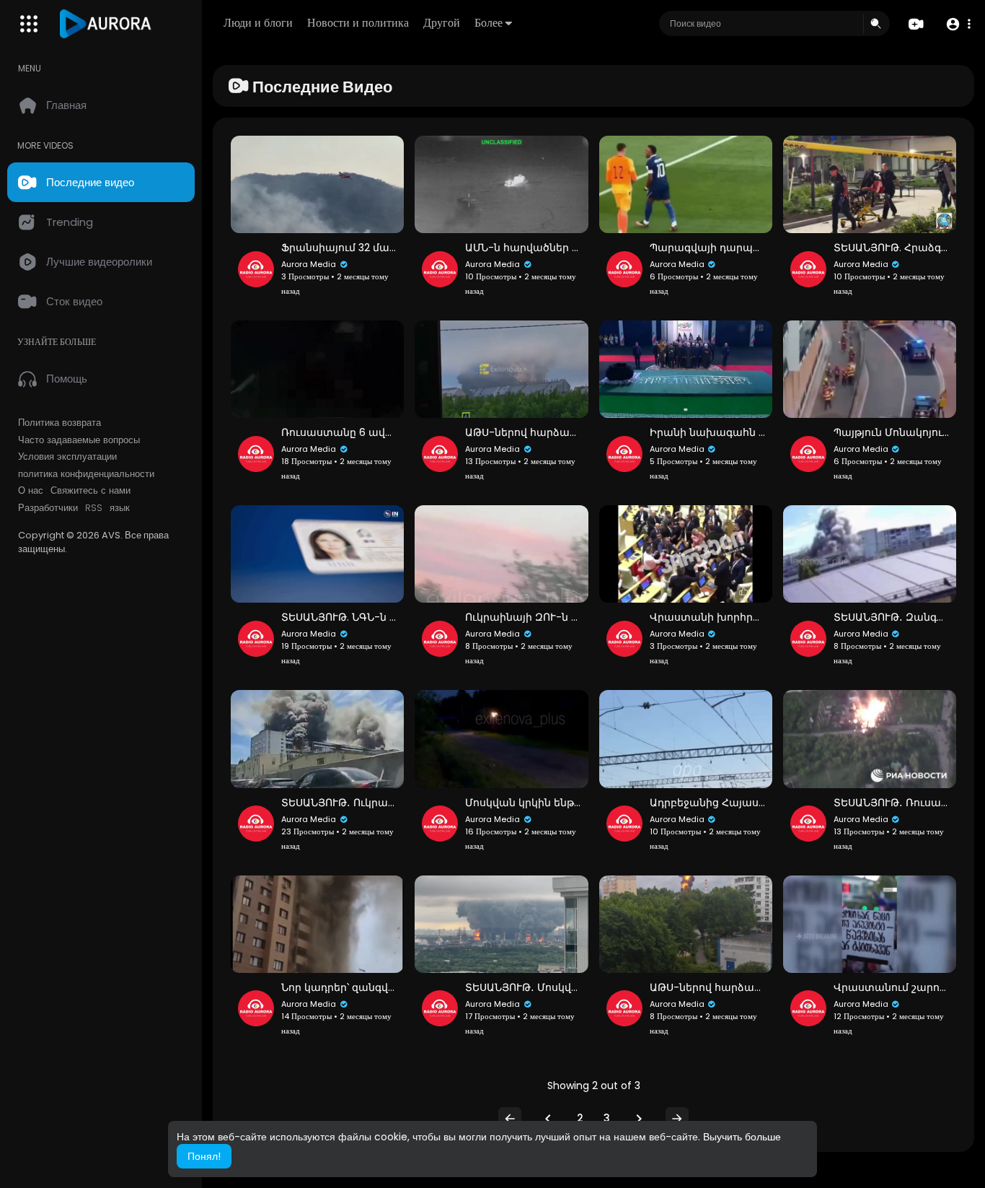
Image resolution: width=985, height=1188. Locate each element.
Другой (441, 22)
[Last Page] (677, 1118)
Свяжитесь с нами (90, 490)
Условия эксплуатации (67, 456)
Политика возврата (59, 422)
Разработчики (48, 508)
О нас (30, 490)
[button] (958, 24)
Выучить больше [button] (742, 1137)
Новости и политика (358, 22)
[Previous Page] (548, 1118)
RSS (93, 508)
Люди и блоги (258, 22)
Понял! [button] (204, 1156)
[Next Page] (639, 1118)
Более (488, 22)
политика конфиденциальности (86, 474)
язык (120, 508)
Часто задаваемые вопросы (79, 440)
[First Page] (509, 1118)
